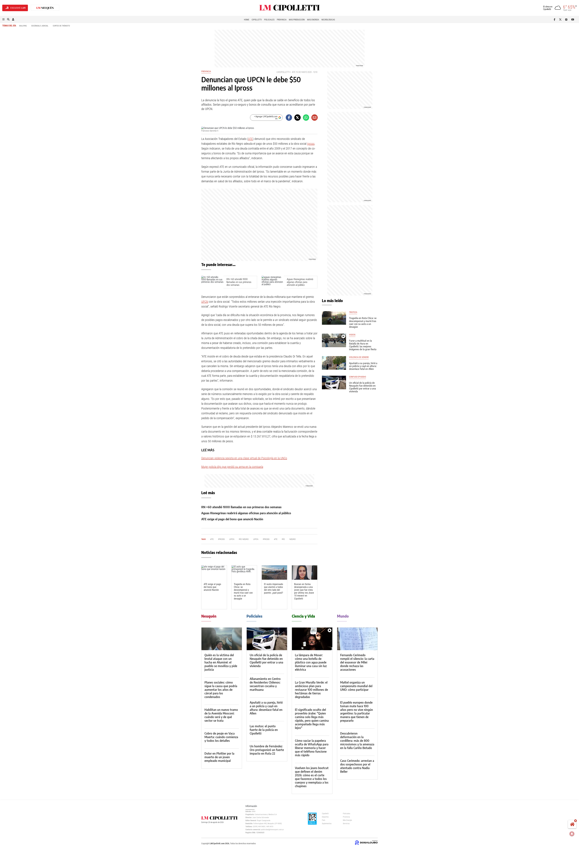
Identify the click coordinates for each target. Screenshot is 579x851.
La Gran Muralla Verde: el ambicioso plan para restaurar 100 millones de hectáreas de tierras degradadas (311, 689)
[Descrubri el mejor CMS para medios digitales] (366, 845)
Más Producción (297, 20)
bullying (23, 26)
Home (246, 20)
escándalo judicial (39, 26)
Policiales (269, 20)
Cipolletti (257, 20)
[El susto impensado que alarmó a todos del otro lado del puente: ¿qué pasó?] (274, 572)
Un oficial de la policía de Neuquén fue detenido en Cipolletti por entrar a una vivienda (362, 387)
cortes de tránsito (61, 26)
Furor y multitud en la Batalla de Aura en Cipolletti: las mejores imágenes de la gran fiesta (362, 345)
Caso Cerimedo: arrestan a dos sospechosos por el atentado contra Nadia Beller (357, 766)
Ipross (311, 143)
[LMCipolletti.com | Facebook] (555, 19)
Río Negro (244, 539)
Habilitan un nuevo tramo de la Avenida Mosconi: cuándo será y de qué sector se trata (221, 715)
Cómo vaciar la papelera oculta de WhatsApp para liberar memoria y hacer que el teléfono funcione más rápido (311, 748)
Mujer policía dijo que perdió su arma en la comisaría (232, 467)
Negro (292, 539)
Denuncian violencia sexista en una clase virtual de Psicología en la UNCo (244, 458)
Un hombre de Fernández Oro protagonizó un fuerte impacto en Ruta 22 (267, 749)
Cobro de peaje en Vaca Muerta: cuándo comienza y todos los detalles (221, 736)
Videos (352, 335)
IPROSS (221, 539)
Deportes (325, 817)
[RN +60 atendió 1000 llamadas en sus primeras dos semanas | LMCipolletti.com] (212, 282)
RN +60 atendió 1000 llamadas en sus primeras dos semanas (238, 282)
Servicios (346, 823)
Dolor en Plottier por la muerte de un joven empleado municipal (219, 756)
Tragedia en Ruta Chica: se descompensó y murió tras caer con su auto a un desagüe (243, 591)
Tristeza (353, 312)
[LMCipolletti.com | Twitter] (561, 19)
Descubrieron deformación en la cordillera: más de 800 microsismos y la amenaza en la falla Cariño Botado (357, 740)
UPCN (204, 301)
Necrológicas (328, 20)
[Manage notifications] (572, 833)
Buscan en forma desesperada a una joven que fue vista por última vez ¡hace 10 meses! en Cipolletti (304, 591)
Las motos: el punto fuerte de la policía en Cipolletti (264, 729)
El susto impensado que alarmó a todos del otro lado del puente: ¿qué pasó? (273, 588)
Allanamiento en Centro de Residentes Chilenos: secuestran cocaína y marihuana (265, 684)
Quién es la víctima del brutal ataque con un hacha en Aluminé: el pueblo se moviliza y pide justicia (220, 662)
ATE (294, 72)
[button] (3, 19)
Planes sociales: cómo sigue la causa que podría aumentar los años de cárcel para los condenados (220, 689)
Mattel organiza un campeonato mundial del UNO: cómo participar (356, 685)
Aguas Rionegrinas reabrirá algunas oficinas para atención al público (300, 282)
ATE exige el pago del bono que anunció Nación (232, 519)
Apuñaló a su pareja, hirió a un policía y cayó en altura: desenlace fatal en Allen (363, 366)
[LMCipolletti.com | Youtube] (573, 19)
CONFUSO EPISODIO (357, 377)
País (323, 820)
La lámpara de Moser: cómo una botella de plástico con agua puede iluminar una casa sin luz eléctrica (311, 662)
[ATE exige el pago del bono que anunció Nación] (214, 572)
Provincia (281, 20)
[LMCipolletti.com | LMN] (45, 8)
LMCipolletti (283, 72)
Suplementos (326, 823)
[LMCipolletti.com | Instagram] (567, 19)
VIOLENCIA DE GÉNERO (359, 357)
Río (283, 539)
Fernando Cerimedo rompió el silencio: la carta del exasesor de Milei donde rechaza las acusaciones (357, 662)
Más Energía (313, 20)
